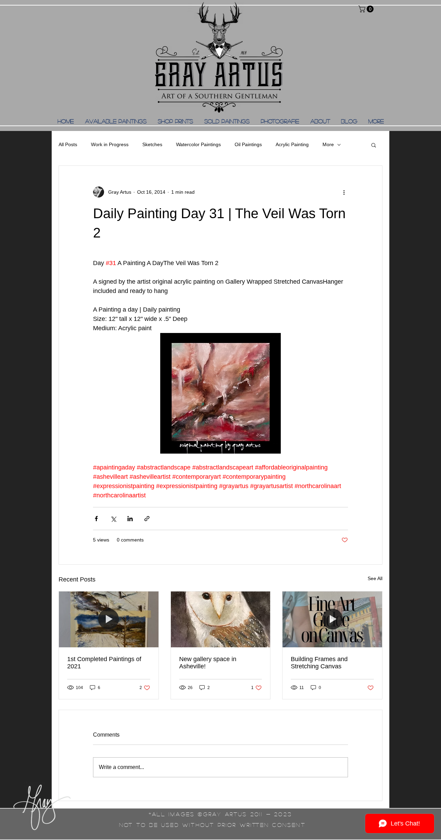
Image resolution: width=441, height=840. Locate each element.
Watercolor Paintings (198, 144)
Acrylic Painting (292, 144)
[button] (366, 9)
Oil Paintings (248, 144)
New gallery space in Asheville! (207, 663)
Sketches (152, 144)
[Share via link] (147, 518)
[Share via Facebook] (96, 518)
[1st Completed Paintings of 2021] (108, 619)
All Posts (68, 144)
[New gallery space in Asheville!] (220, 619)
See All (375, 578)
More (328, 144)
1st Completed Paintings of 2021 (104, 663)
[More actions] (344, 192)
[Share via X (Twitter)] (113, 518)
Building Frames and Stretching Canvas (319, 663)
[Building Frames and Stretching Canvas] (332, 619)
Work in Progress (110, 144)
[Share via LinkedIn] (130, 518)
